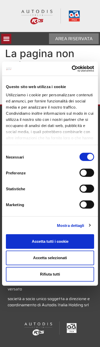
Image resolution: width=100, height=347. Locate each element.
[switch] (86, 173)
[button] (6, 39)
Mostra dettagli (70, 225)
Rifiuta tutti (50, 274)
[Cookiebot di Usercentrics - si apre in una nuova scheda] (72, 68)
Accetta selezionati (50, 258)
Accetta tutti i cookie (50, 241)
